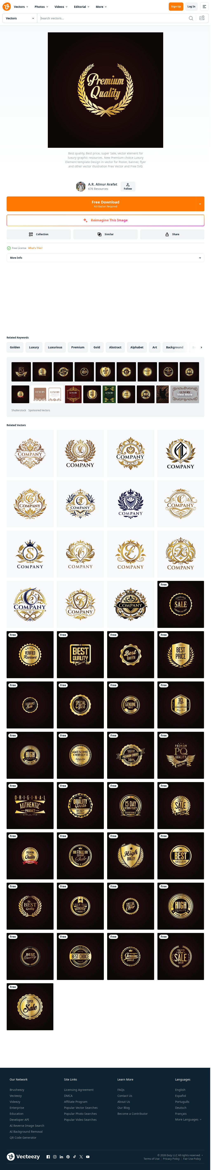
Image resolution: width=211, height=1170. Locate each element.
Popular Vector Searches (80, 1108)
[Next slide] (194, 347)
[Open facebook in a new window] (48, 1156)
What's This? (35, 248)
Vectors (19, 7)
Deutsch (178, 1108)
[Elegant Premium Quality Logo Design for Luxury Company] (30, 453)
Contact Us (124, 1096)
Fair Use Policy (189, 1158)
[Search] (187, 18)
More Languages (184, 1119)
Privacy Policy (168, 1158)
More (99, 7)
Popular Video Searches (80, 1120)
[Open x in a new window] (81, 1156)
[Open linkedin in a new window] (61, 1156)
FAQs (120, 1090)
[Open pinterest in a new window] (68, 1156)
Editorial (80, 7)
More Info (16, 258)
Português (179, 1102)
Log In (188, 6)
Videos (59, 7)
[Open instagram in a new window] (54, 1156)
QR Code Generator (22, 1137)
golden (15, 347)
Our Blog (123, 1108)
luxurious (55, 347)
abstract (115, 347)
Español (177, 1096)
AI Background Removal (25, 1132)
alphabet (136, 347)
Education (16, 1114)
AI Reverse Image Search (26, 1126)
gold (97, 347)
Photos (40, 7)
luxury (34, 347)
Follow (126, 188)
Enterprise (16, 1108)
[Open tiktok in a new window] (74, 1156)
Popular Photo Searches (80, 1114)
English (177, 1090)
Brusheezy (16, 1090)
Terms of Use (148, 1158)
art (154, 347)
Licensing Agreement (78, 1090)
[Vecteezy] (6, 6)
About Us (123, 1102)
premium (77, 347)
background (174, 347)
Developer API (19, 1120)
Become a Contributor (132, 1114)
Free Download (104, 204)
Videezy (14, 1102)
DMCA (68, 1096)
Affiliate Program (75, 1102)
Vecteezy (15, 1096)
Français (178, 1114)
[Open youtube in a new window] (87, 1156)
